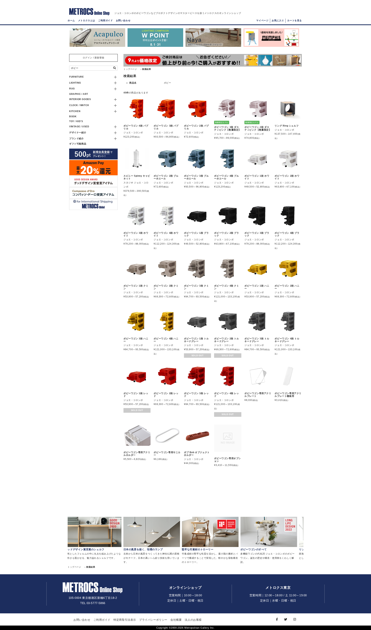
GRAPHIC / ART (78, 94)
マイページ (262, 20)
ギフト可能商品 (77, 143)
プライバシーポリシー (153, 619)
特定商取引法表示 (124, 619)
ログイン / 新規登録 (93, 57)
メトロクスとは (86, 20)
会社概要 (176, 619)
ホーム (71, 20)
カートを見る (294, 20)
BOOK (73, 116)
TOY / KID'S (76, 121)
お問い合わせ (123, 20)
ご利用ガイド (105, 20)
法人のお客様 (193, 619)
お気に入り (278, 20)
